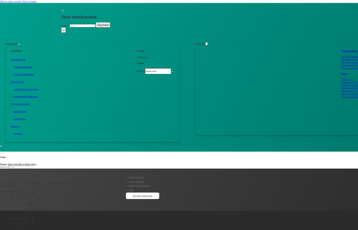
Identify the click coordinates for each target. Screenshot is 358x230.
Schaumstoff (20, 111)
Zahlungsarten (136, 177)
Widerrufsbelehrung (139, 185)
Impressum (17, 223)
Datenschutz (19, 218)
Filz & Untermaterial (23, 74)
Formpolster (17, 82)
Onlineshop (12, 43)
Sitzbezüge (19, 119)
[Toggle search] (63, 10)
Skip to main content (11, 1)
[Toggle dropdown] (19, 44)
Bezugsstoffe (18, 59)
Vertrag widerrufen (143, 195)
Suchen (103, 25)
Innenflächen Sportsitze (25, 89)
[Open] (1, 146)
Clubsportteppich (22, 67)
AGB (131, 190)
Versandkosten (136, 181)
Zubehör (17, 133)
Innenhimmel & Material (25, 96)
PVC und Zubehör (20, 104)
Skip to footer (29, 1)
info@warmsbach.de (38, 209)
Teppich (15, 126)
